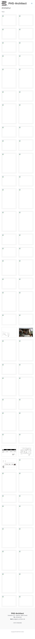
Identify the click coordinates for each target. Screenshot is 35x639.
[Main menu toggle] (31, 3)
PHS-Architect (17, 3)
